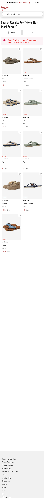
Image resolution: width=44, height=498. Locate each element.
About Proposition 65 (10, 472)
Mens (4, 487)
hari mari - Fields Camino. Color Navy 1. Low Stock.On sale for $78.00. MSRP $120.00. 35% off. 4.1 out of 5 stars (32, 191)
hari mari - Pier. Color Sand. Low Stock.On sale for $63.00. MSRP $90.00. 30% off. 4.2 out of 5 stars (11, 108)
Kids (3, 491)
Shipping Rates (7, 465)
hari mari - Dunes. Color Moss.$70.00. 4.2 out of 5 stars (11, 67)
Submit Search (40, 13)
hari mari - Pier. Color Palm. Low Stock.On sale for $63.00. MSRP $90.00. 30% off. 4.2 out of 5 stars (32, 108)
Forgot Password (8, 462)
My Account (27, 7)
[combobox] (22, 14)
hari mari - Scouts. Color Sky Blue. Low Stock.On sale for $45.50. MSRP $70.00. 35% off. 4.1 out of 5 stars (11, 233)
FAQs (4, 475)
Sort (33, 32)
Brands (4, 494)
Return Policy (6, 468)
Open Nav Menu (41, 7)
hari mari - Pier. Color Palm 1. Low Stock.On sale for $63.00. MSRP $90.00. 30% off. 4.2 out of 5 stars (32, 150)
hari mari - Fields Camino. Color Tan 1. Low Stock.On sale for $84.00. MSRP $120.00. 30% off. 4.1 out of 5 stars (32, 67)
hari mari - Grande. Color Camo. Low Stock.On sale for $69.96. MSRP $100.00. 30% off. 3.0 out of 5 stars (11, 191)
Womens (5, 484)
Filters (13, 32)
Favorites (32, 7)
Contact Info (6, 478)
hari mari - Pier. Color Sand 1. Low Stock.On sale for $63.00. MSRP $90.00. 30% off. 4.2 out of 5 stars (11, 150)
